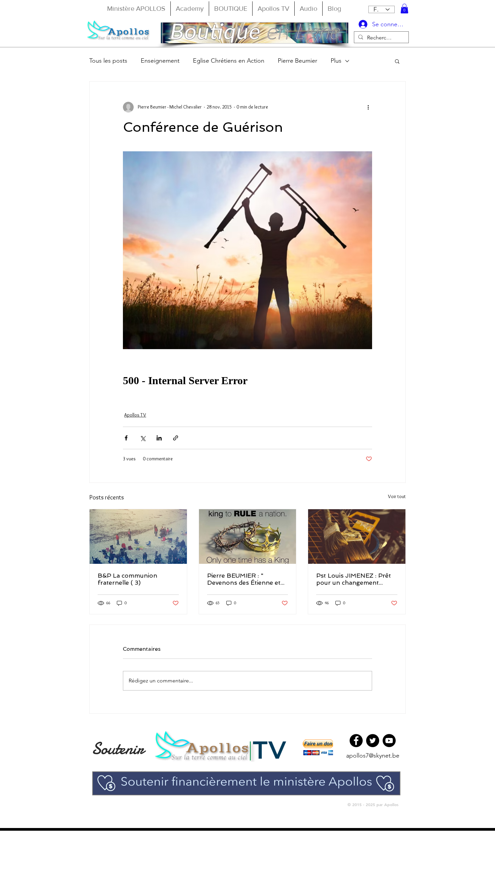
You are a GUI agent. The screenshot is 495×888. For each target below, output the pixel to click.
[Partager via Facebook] (126, 438)
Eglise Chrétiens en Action (228, 60)
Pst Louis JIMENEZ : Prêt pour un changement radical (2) (353, 579)
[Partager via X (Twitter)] (142, 438)
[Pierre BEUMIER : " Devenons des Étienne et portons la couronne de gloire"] (247, 536)
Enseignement (160, 60)
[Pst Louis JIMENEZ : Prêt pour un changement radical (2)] (356, 536)
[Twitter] (372, 740)
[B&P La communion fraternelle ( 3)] (138, 536)
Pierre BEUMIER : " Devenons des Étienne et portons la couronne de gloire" (243, 579)
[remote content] (247, 380)
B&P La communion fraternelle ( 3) (127, 579)
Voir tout (397, 496)
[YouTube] (389, 740)
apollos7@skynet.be (372, 755)
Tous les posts (108, 60)
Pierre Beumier (297, 60)
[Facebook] (356, 740)
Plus (336, 60)
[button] (404, 8)
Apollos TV (135, 415)
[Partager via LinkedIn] (159, 438)
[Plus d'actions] (368, 107)
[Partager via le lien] (175, 438)
